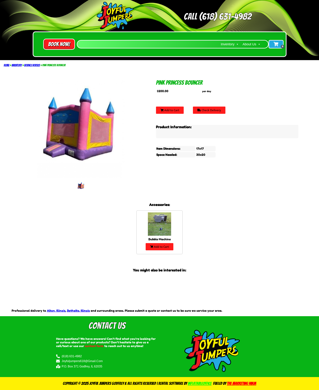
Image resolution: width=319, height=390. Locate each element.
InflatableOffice (200, 383)
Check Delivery (211, 110)
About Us (249, 44)
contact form (94, 346)
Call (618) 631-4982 (217, 16)
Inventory (227, 44)
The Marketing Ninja (241, 383)
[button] (59, 44)
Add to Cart (171, 110)
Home (6, 65)
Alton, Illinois (56, 310)
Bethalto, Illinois (78, 310)
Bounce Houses (32, 65)
